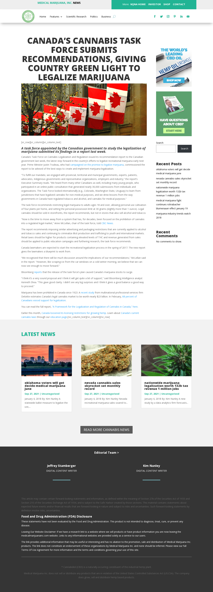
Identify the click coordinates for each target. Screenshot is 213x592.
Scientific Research (76, 16)
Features (54, 16)
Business (106, 16)
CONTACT (178, 4)
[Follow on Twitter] (161, 16)
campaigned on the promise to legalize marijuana (97, 164)
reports (38, 272)
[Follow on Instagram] (168, 16)
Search (159, 142)
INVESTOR (154, 4)
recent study (87, 292)
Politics (94, 16)
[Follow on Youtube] (188, 16)
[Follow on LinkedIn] (181, 16)
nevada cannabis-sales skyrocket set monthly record (102, 386)
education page (58, 317)
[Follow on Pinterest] (174, 16)
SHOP (166, 4)
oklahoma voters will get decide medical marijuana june (45, 386)
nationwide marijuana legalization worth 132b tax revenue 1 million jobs (170, 191)
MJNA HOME (138, 4)
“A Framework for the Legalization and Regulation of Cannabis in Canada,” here (95, 306)
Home (42, 16)
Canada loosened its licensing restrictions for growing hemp (74, 313)
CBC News (107, 223)
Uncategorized (50, 393)
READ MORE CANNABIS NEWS (106, 429)
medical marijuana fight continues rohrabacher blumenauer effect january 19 (172, 204)
